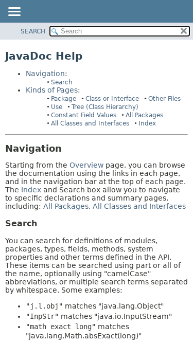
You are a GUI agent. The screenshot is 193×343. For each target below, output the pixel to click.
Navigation (45, 73)
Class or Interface (112, 98)
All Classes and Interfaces (90, 123)
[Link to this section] (69, 148)
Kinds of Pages (52, 90)
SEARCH (33, 31)
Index (147, 123)
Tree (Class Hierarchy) (105, 107)
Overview (86, 165)
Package (63, 98)
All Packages (144, 115)
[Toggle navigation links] (14, 12)
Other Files (164, 98)
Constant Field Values (83, 115)
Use (56, 107)
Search (62, 82)
